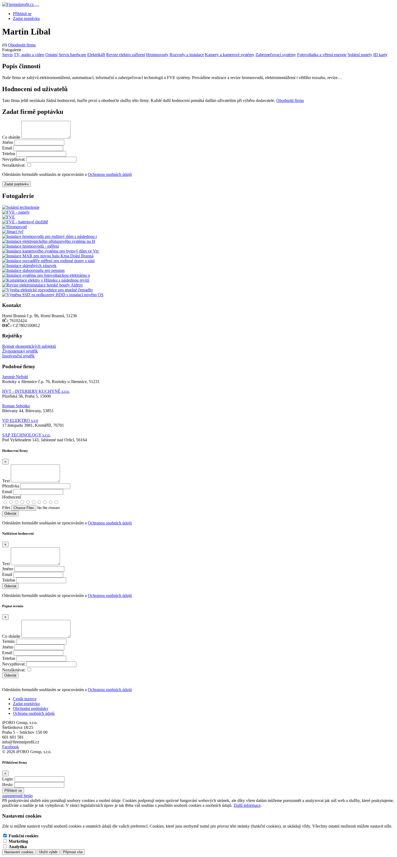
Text (6, 481)
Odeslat (10, 675)
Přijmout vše (73, 852)
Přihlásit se (22, 13)
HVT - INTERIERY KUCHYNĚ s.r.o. (36, 391)
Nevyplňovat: (13, 159)
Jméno (7, 142)
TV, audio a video (29, 54)
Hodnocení (11, 497)
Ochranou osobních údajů (110, 174)
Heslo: (7, 784)
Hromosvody (157, 54)
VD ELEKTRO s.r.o (20, 420)
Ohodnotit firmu (22, 45)
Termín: (8, 641)
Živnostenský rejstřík (20, 351)
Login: (8, 779)
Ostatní (51, 54)
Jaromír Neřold (15, 376)
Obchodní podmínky (30, 708)
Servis (7, 54)
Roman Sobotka (16, 406)
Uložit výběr (48, 852)
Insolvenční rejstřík (18, 356)
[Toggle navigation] (37, 6)
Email (7, 148)
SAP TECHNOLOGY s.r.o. (26, 435)
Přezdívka (10, 486)
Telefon (8, 153)
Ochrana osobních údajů (34, 713)
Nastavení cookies (18, 852)
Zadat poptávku (26, 18)
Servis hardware (72, 54)
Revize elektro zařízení (125, 54)
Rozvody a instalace (187, 54)
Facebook (10, 747)
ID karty (380, 54)
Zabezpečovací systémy (275, 54)
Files (6, 507)
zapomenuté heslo (17, 795)
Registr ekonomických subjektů (29, 346)
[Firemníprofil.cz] (18, 4)
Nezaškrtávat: (13, 165)
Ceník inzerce (24, 698)
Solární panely (360, 54)
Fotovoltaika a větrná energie (321, 54)
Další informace (247, 805)
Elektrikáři (96, 54)
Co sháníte (11, 137)
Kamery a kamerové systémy (229, 54)
